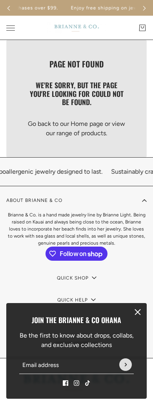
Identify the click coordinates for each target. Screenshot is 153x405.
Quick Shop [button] (73, 278)
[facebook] (65, 383)
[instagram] (76, 383)
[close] (138, 312)
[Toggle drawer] (10, 28)
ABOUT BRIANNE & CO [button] (34, 200)
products (93, 133)
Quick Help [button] (72, 300)
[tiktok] (87, 383)
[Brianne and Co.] (76, 28)
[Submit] (125, 365)
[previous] (8, 8)
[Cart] (142, 28)
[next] (144, 8)
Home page (87, 123)
